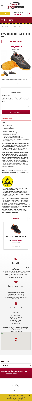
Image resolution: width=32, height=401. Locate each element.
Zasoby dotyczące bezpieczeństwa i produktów (14, 79)
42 (10, 98)
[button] (16, 339)
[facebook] (14, 385)
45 (20, 98)
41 (6, 98)
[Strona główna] (15, 6)
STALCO (19, 92)
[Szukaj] (5, 13)
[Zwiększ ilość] (28, 106)
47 (27, 98)
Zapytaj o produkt (7, 84)
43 (13, 98)
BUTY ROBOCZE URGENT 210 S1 (16, 236)
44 (17, 98)
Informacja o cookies (7, 390)
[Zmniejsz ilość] (3, 106)
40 (3, 98)
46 (23, 98)
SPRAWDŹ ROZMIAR (16, 42)
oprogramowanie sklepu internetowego (21, 390)
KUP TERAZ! (17, 112)
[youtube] (17, 385)
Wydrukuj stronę (21, 84)
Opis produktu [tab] (7, 119)
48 (3, 101)
